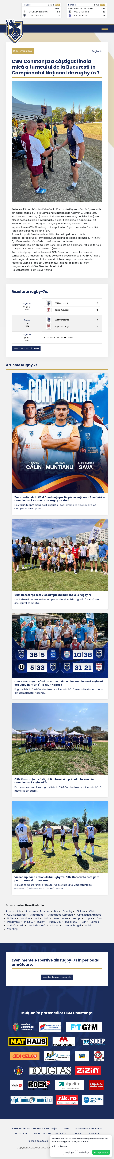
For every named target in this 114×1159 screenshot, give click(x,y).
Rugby (27, 320)
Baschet (45, 911)
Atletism (31, 911)
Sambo (95, 922)
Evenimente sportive (88, 1128)
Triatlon (54, 925)
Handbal (27, 5)
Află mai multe (60, 1146)
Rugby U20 (71, 922)
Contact (93, 1133)
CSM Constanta (16, 914)
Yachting (12, 929)
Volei (88, 925)
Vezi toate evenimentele (57, 977)
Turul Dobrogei (72, 925)
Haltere (11, 918)
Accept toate (101, 1152)
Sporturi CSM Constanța (50, 1133)
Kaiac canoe (61, 918)
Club (92, 911)
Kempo (77, 918)
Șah (84, 922)
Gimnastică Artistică (89, 914)
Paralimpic (13, 922)
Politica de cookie (38, 1141)
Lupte (89, 918)
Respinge (69, 1152)
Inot (37, 918)
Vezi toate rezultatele (26, 348)
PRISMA (28, 922)
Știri (66, 1128)
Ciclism (80, 911)
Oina (99, 918)
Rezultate (21, 1133)
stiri (22, 925)
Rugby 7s (97, 51)
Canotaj (67, 911)
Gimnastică (36, 914)
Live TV (77, 1133)
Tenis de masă (37, 925)
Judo (46, 918)
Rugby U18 (55, 922)
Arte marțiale (13, 911)
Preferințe (84, 1152)
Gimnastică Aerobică (60, 914)
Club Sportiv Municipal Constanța (34, 1128)
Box (56, 911)
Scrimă (11, 925)
